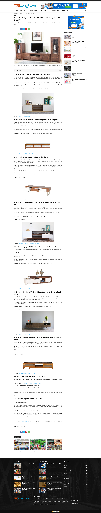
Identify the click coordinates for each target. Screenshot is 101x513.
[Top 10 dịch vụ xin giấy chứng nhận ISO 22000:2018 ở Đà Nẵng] (17, 471)
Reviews (17, 13)
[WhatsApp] (29, 29)
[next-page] (16, 454)
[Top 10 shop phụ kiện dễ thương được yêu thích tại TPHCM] (67, 37)
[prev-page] (14, 454)
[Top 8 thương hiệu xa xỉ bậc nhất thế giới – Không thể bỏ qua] (17, 465)
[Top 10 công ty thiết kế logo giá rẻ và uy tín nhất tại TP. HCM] (67, 81)
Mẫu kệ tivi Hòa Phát (22, 426)
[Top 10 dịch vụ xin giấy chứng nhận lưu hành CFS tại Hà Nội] (17, 478)
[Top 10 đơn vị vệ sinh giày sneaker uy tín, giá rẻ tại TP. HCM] (67, 62)
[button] (86, 10)
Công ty (15, 449)
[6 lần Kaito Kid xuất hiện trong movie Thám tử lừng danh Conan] (42, 465)
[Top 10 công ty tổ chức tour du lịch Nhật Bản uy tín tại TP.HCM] (42, 478)
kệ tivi (18, 426)
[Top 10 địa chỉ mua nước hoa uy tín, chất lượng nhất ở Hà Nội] (67, 43)
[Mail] (20, 501)
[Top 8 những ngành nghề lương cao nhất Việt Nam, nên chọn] (17, 490)
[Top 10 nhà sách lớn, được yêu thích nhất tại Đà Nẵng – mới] (21, 444)
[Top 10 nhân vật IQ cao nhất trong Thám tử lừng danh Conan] (42, 490)
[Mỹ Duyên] (14, 26)
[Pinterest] (26, 29)
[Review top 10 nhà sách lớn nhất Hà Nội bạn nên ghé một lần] (54, 444)
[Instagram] (17, 501)
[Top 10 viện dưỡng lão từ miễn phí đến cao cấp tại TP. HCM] (38, 444)
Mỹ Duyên (17, 26)
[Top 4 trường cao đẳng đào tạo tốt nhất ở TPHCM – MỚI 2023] (67, 49)
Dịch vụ (32, 449)
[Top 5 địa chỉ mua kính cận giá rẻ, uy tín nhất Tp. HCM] (67, 75)
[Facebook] (78, 0)
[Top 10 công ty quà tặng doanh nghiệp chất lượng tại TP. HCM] (67, 56)
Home (15, 13)
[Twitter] (24, 29)
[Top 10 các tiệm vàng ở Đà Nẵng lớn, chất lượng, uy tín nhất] (17, 484)
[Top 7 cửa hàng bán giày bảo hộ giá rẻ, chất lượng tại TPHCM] (67, 68)
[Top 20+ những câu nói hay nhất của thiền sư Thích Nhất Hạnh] (42, 484)
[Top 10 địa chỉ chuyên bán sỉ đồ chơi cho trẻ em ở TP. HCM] (42, 471)
